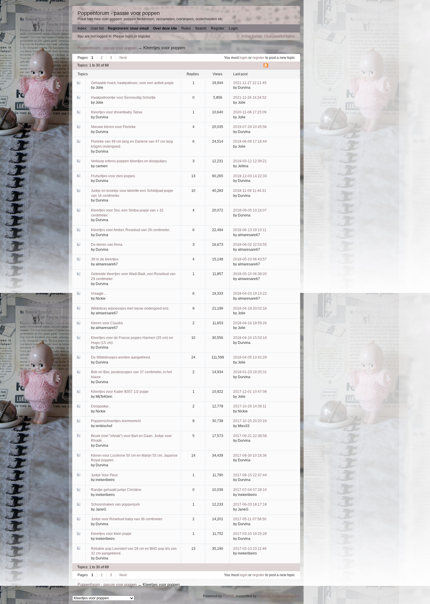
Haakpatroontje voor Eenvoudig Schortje (123, 97)
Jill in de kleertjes (104, 259)
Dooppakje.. (100, 406)
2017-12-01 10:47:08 (250, 392)
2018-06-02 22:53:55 (250, 245)
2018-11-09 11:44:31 (249, 191)
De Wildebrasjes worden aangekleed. (121, 357)
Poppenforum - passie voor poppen (119, 13)
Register (217, 28)
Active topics (251, 36)
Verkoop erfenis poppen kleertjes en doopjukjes (129, 161)
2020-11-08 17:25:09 (249, 112)
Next (123, 58)
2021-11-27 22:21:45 (249, 83)
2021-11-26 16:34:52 (249, 97)
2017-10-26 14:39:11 (249, 406)
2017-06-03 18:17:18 (250, 504)
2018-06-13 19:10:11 (249, 230)
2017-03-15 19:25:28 (250, 534)
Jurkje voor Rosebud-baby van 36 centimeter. (127, 519)
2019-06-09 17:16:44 (250, 141)
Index (82, 28)
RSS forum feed (282, 65)
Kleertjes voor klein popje (111, 534)
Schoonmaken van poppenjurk (115, 504)
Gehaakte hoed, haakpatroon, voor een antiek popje (132, 83)
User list (97, 28)
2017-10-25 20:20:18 (250, 421)
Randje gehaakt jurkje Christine (116, 490)
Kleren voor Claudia (107, 323)
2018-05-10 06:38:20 (250, 274)
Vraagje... (98, 293)
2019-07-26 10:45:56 (250, 127)
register (258, 58)
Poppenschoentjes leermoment (116, 421)
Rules (186, 28)
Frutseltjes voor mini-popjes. (113, 176)
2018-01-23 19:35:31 (250, 372)
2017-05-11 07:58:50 (249, 519)
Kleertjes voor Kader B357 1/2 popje (120, 392)
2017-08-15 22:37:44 (250, 475)
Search (201, 28)
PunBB (228, 596)
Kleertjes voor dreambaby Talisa (116, 112)
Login (233, 28)
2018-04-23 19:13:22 (250, 293)
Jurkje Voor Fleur (104, 475)
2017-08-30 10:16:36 (250, 455)
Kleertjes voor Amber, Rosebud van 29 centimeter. (130, 230)
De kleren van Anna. (107, 245)
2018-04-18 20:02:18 (250, 308)
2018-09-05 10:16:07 (250, 210)
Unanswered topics (279, 36)
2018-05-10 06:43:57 (250, 259)
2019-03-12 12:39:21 (250, 161)
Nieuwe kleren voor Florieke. (114, 127)
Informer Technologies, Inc (278, 596)
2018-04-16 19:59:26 (250, 323)
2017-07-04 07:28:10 (250, 490)
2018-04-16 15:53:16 (250, 338)
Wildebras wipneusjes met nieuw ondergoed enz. (130, 308)
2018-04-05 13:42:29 (250, 357)
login (243, 58)
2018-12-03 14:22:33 (250, 176)
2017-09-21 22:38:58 (250, 436)
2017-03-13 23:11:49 (249, 549)
